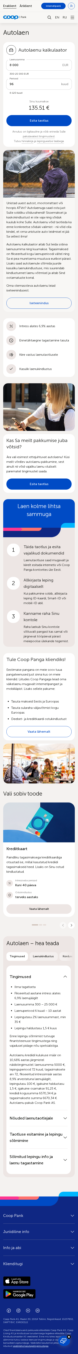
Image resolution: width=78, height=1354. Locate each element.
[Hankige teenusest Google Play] (39, 1294)
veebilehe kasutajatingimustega (30, 1346)
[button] (39, 859)
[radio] (17, 956)
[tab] (17, 956)
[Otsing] (49, 17)
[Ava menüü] (72, 17)
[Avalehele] (14, 17)
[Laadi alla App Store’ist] (39, 1281)
